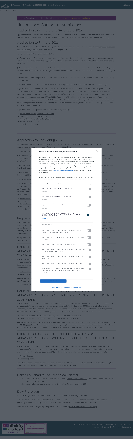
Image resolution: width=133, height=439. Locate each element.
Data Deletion (56, 287)
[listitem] (66, 184)
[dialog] (66, 219)
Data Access (66, 287)
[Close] (98, 151)
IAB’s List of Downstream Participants (63, 170)
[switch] (89, 189)
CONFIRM (53, 281)
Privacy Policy (77, 287)
